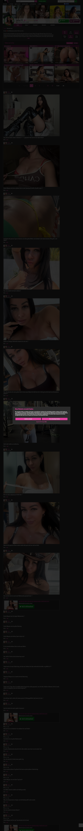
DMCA (46, 421)
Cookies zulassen (28, 419)
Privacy (43, 421)
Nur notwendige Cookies (54, 419)
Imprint (37, 421)
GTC (40, 421)
